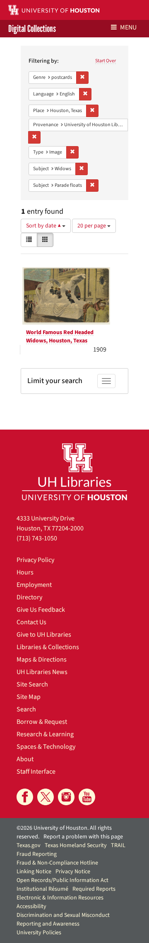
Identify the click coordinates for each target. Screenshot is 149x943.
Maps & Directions (42, 659)
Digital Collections (32, 28)
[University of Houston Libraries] (74, 471)
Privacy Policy (35, 559)
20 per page (92, 226)
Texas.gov (29, 845)
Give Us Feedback (41, 609)
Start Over (105, 60)
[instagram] (66, 797)
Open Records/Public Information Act (62, 880)
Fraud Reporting (37, 854)
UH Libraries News (42, 672)
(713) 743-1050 (37, 538)
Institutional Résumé (42, 889)
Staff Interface (36, 771)
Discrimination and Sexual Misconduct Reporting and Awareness (63, 919)
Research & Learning (45, 734)
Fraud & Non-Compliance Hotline (57, 863)
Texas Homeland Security (76, 845)
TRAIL (118, 845)
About (25, 759)
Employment (34, 584)
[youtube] (87, 797)
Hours (25, 572)
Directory (29, 597)
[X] (45, 797)
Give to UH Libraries (44, 634)
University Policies (39, 932)
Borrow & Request (42, 721)
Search (26, 709)
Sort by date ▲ (44, 226)
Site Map (29, 696)
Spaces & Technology (46, 746)
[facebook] (25, 797)
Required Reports (93, 889)
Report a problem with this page (83, 837)
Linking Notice (34, 871)
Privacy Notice (72, 871)
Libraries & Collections (48, 647)
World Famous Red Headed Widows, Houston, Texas (60, 336)
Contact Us (31, 622)
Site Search (32, 684)
